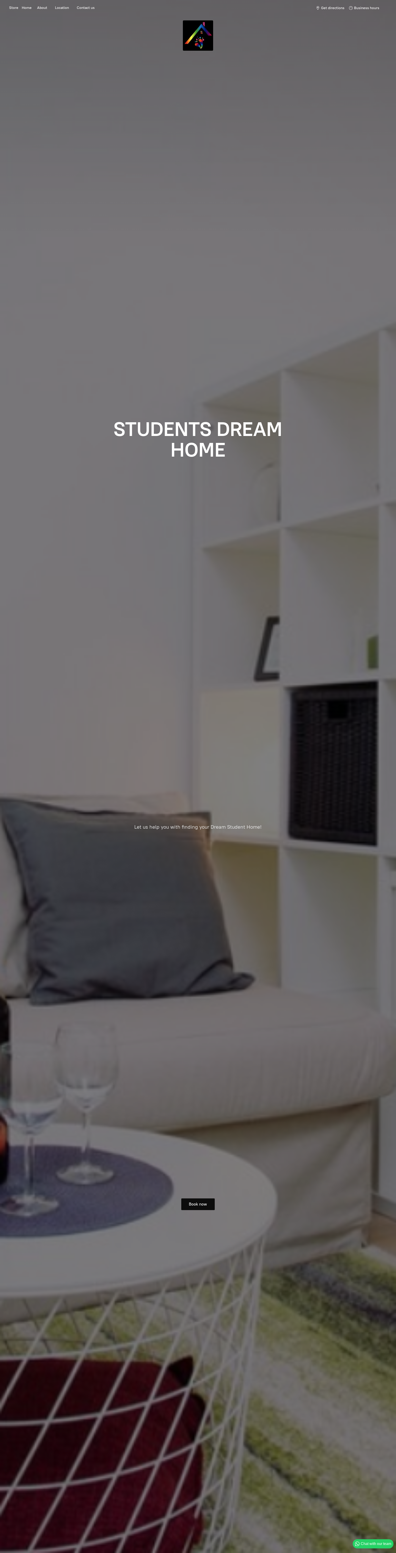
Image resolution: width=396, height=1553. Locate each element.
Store (13, 8)
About (42, 8)
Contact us (86, 8)
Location (62, 8)
